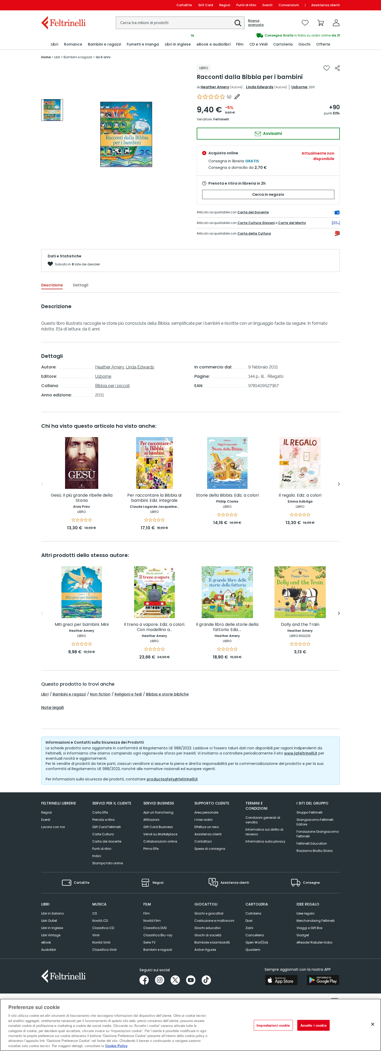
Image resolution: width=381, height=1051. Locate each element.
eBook (46, 942)
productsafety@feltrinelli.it (172, 779)
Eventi (267, 5)
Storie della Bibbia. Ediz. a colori (227, 495)
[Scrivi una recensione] (237, 96)
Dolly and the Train (300, 624)
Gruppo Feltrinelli (309, 812)
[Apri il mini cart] (320, 22)
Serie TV (149, 942)
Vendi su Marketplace (160, 834)
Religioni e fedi (128, 694)
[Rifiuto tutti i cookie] (372, 1024)
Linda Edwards (259, 87)
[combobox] (180, 23)
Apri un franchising (158, 812)
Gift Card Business (158, 827)
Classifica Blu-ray (157, 935)
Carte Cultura (103, 834)
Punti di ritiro (246, 5)
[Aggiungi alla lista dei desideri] (326, 68)
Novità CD (100, 920)
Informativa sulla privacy (265, 841)
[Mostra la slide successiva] (338, 484)
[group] (265, 35)
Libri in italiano (52, 913)
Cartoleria (253, 913)
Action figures (205, 949)
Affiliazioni (151, 819)
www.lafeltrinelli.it (300, 753)
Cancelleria (254, 935)
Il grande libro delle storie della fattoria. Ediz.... (227, 627)
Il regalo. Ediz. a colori (300, 495)
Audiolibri (48, 949)
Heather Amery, (110, 367)
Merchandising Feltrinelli (316, 920)
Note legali (52, 708)
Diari (248, 920)
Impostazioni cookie (273, 1025)
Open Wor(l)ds (256, 942)
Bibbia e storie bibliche (167, 694)
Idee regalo (305, 913)
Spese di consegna (209, 848)
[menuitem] (54, 44)
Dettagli (80, 285)
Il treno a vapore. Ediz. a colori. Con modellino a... (154, 627)
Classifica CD (103, 928)
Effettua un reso (206, 827)
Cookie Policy (116, 1045)
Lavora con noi (53, 827)
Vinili (96, 935)
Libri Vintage (50, 935)
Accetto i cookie (313, 1025)
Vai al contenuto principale (63, 5)
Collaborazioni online (160, 841)
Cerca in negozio (268, 194)
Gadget (303, 935)
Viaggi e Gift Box (309, 928)
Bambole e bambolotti (212, 942)
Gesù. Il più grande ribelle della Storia (81, 498)
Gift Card (205, 5)
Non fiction (100, 694)
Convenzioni (289, 5)
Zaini (249, 928)
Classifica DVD (155, 928)
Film (146, 913)
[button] (237, 23)
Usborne (299, 87)
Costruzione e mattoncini (214, 920)
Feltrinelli (221, 119)
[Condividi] (337, 68)
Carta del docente (106, 841)
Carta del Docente (253, 212)
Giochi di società (207, 935)
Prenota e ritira (103, 819)
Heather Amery (215, 87)
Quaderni (252, 949)
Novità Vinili (101, 942)
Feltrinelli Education (312, 843)
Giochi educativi (207, 928)
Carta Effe (100, 812)
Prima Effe (151, 848)
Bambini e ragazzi (69, 694)
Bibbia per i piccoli (112, 385)
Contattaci (203, 841)
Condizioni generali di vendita (262, 819)
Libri (44, 694)
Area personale (206, 812)
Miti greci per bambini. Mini (82, 624)
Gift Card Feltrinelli (106, 827)
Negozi (224, 5)
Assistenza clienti (325, 5)
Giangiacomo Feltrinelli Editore (315, 822)
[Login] (336, 22)
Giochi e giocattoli (208, 913)
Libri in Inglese (52, 928)
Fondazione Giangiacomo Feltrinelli (318, 833)
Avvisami (272, 133)
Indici (96, 856)
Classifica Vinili (104, 949)
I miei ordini (203, 819)
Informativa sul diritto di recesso (264, 831)
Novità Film (152, 920)
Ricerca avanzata (256, 23)
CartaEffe (184, 5)
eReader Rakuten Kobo (314, 942)
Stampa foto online (107, 863)
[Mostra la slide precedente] (42, 484)
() (229, 97)
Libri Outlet (49, 920)
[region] (190, 1025)
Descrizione (52, 285)
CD (94, 913)
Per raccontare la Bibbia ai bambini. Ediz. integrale (154, 498)
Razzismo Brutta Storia (315, 851)
